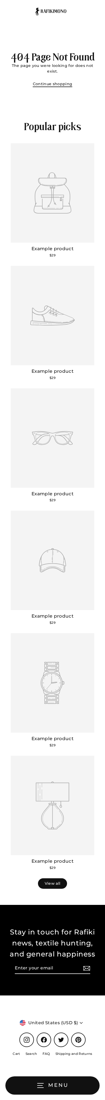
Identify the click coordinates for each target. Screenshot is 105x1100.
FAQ (46, 1054)
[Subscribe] (86, 968)
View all (53, 883)
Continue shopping (52, 84)
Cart (16, 1054)
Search (31, 1054)
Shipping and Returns (73, 1054)
